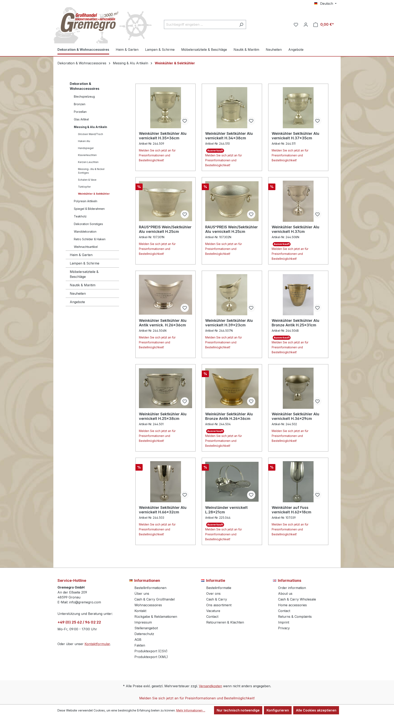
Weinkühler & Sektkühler (94, 193)
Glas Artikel (81, 119)
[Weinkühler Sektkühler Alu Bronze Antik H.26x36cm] (231, 388)
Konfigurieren (278, 710)
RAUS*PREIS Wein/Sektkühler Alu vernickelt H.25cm (165, 229)
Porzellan (80, 111)
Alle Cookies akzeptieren (316, 710)
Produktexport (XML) (151, 657)
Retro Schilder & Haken (89, 239)
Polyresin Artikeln (85, 201)
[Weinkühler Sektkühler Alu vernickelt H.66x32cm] (165, 481)
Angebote (77, 302)
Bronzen (79, 104)
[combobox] (200, 24)
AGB (137, 639)
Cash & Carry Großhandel (154, 599)
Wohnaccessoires (148, 605)
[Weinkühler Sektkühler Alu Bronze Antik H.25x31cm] (298, 294)
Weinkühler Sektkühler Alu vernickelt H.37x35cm (295, 135)
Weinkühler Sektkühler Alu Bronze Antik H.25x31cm (295, 322)
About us (285, 593)
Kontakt (140, 611)
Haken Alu (84, 141)
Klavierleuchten (87, 155)
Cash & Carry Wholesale (297, 599)
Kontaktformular (97, 644)
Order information (292, 588)
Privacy (284, 628)
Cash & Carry (216, 599)
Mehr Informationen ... (190, 710)
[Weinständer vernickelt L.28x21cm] (231, 481)
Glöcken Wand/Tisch (90, 134)
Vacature (213, 611)
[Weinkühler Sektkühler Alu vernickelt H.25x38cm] (165, 388)
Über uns (141, 593)
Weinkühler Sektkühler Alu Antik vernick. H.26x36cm (163, 322)
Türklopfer (84, 186)
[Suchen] (241, 24)
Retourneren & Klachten (225, 622)
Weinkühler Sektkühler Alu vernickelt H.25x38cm (163, 416)
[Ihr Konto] (306, 24)
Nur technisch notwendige (238, 710)
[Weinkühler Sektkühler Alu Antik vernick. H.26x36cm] (165, 294)
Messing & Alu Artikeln (90, 127)
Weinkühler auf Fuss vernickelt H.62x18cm (291, 509)
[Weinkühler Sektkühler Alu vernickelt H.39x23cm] (231, 294)
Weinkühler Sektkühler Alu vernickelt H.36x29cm (295, 416)
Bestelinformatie (218, 588)
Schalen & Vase (87, 179)
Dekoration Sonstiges (88, 224)
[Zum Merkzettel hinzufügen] (185, 121)
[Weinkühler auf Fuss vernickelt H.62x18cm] (298, 481)
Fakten (139, 645)
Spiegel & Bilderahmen (89, 208)
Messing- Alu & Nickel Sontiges (91, 170)
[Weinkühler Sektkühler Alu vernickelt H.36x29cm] (298, 388)
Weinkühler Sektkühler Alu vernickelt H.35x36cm (163, 135)
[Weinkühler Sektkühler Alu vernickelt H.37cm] (298, 201)
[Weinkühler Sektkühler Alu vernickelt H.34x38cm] (231, 107)
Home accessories (292, 605)
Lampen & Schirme (84, 263)
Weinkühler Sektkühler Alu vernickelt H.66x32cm (163, 509)
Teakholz (80, 216)
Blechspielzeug (84, 96)
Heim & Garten (81, 255)
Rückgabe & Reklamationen (155, 616)
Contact (212, 616)
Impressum (143, 622)
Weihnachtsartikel (86, 246)
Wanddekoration (85, 231)
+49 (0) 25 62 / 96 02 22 (79, 622)
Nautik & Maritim (82, 285)
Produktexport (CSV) (150, 651)
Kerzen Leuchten (88, 162)
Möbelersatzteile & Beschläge (84, 274)
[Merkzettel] (296, 24)
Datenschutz (144, 634)
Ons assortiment (218, 605)
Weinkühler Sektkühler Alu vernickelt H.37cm (295, 229)
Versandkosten (210, 686)
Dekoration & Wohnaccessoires (84, 86)
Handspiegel (86, 148)
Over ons (213, 593)
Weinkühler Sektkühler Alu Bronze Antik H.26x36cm (229, 416)
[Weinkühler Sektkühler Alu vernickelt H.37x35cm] (298, 107)
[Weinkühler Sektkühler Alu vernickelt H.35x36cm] (165, 107)
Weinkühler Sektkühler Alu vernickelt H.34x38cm (229, 135)
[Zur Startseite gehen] (88, 23)
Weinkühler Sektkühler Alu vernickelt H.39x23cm (229, 322)
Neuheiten (78, 293)
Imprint (283, 622)
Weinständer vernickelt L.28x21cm (226, 509)
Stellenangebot (146, 628)
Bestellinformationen (150, 588)
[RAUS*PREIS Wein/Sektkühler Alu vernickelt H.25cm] (165, 201)
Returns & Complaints (295, 616)
